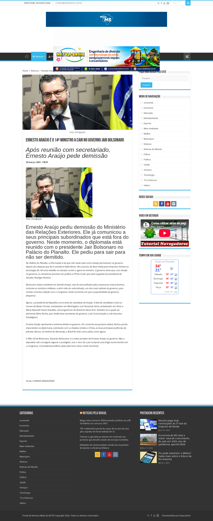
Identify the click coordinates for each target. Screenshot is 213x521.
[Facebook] (161, 3)
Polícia (147, 154)
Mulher (88, 56)
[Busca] (188, 2)
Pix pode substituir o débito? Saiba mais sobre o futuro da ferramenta (174, 456)
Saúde (147, 164)
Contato (141, 56)
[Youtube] (164, 3)
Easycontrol (185, 515)
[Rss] (158, 3)
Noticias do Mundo (153, 149)
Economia (148, 108)
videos (147, 185)
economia (148, 102)
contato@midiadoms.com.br (68, 3)
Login (151, 56)
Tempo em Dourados (165, 261)
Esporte (125, 56)
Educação (148, 113)
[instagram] (167, 3)
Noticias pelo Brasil (94, 413)
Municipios (72, 56)
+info (175, 292)
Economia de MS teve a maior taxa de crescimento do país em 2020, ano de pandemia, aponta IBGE (173, 440)
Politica (54, 56)
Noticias (39, 56)
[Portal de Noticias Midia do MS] (106, 19)
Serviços (148, 170)
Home (26, 56)
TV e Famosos (150, 180)
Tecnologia (149, 175)
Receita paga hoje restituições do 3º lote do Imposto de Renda (172, 423)
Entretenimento (151, 118)
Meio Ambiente (106, 56)
